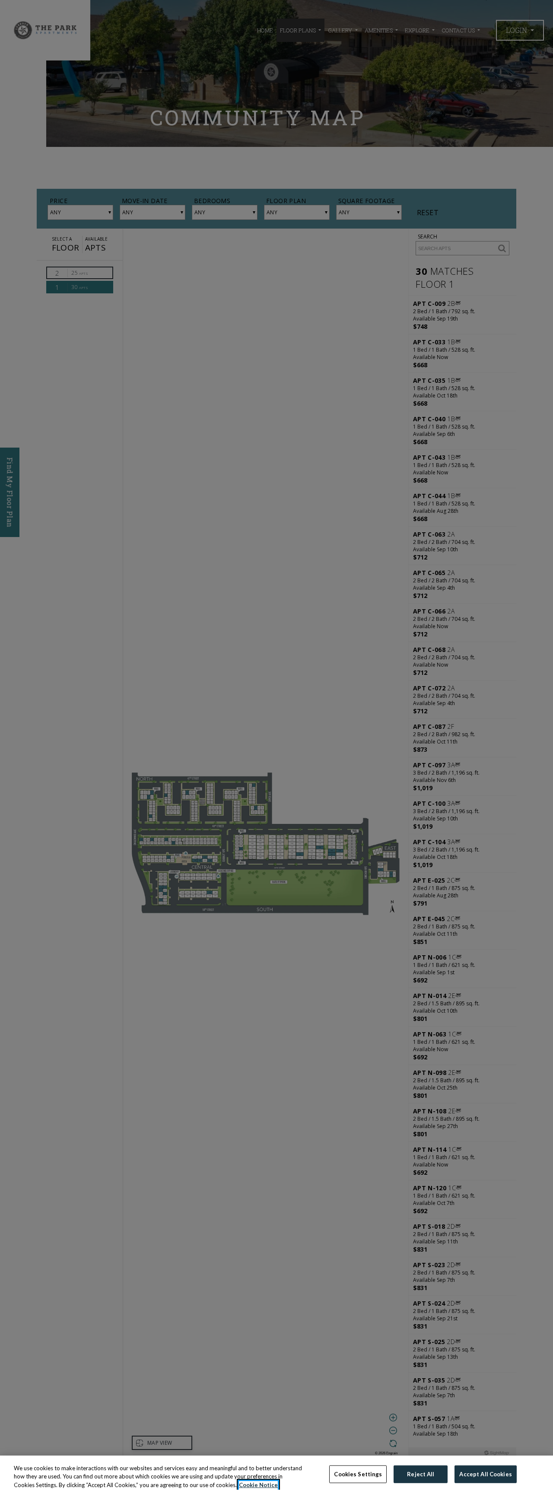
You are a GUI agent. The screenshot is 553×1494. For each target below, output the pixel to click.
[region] (276, 1475)
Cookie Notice (258, 1484)
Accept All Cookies (485, 1473)
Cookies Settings (358, 1473)
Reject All (420, 1473)
